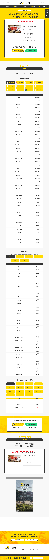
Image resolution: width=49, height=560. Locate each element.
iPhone (16, 73)
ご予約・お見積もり (32, 539)
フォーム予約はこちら (32, 427)
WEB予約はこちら (16, 427)
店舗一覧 (16, 6)
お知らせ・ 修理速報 (42, 6)
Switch (31, 73)
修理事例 (34, 6)
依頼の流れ (25, 6)
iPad (24, 73)
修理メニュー (7, 6)
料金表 (47, 12)
